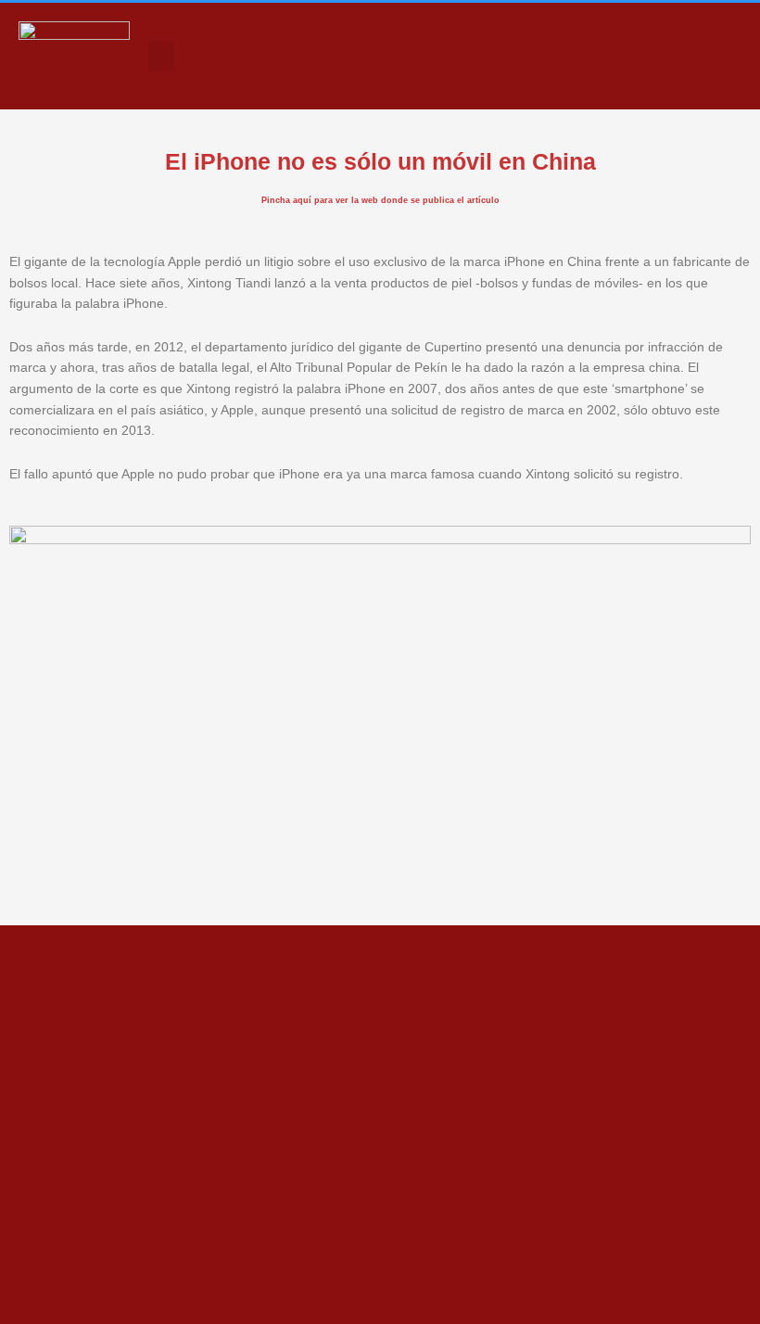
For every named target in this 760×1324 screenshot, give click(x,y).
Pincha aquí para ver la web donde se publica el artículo (380, 200)
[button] (161, 56)
